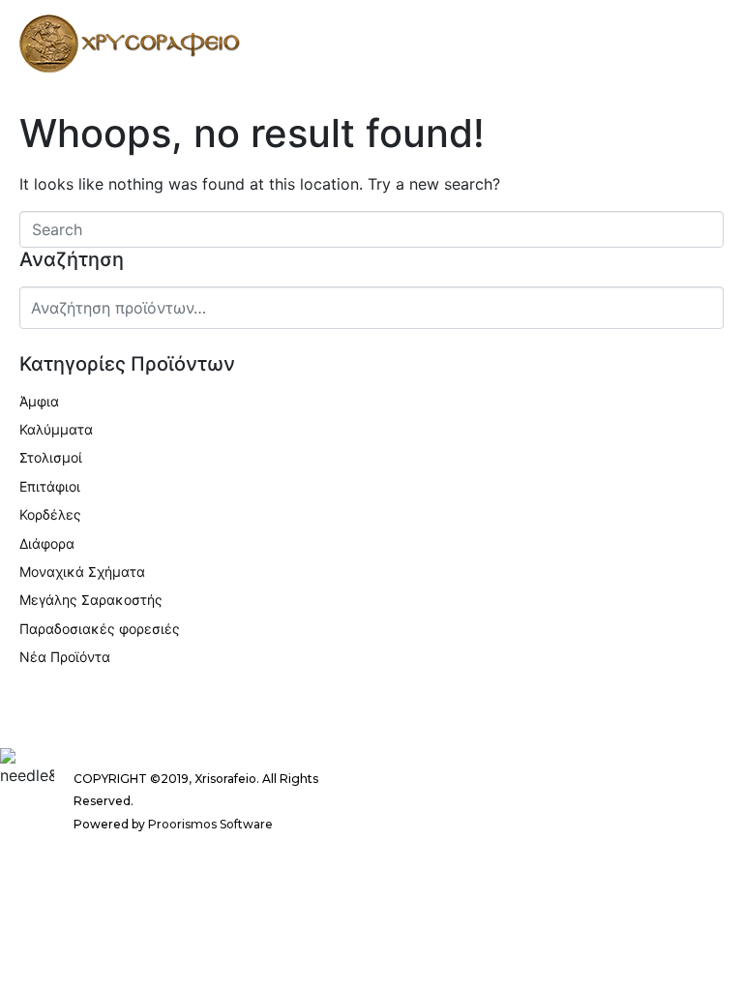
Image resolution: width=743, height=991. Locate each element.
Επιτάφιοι (49, 486)
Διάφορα (46, 543)
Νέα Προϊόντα (64, 656)
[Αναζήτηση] (706, 305)
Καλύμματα (56, 429)
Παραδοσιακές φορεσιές (99, 628)
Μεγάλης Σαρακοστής (91, 599)
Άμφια (39, 401)
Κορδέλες (50, 514)
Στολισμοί (50, 457)
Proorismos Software (210, 824)
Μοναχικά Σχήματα (82, 571)
